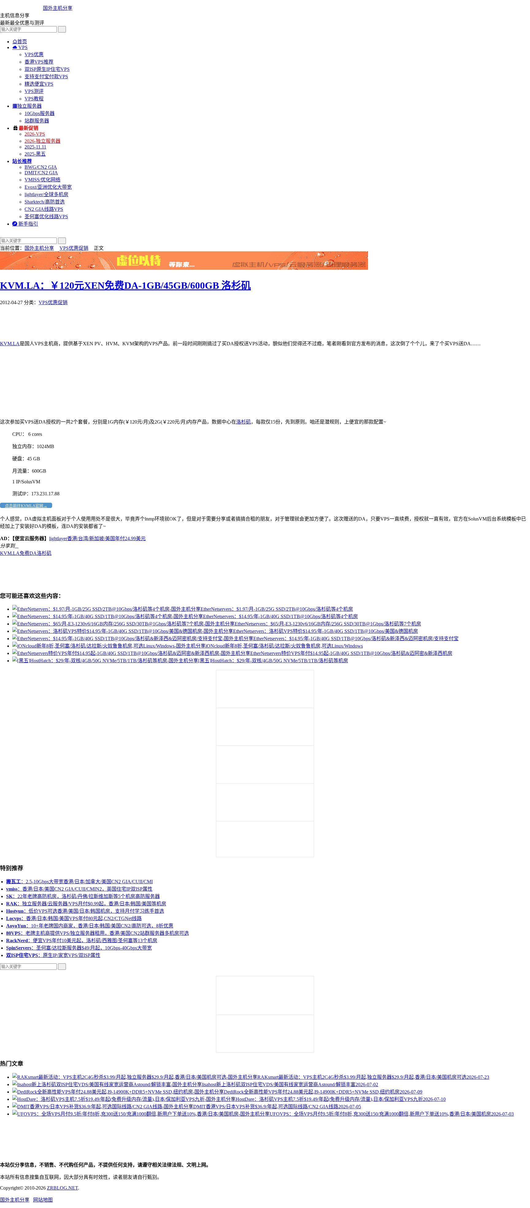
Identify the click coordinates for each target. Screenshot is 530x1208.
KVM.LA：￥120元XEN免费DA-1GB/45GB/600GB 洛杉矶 (125, 285)
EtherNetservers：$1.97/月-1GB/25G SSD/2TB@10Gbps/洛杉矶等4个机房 (277, 609)
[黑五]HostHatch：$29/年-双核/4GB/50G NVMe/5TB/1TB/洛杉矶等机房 (273, 660)
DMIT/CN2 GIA (41, 172)
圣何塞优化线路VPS (46, 216)
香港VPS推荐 (39, 61)
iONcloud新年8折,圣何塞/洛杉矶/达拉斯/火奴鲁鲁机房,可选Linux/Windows (284, 646)
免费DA (28, 553)
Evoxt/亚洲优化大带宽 (48, 187)
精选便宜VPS (39, 84)
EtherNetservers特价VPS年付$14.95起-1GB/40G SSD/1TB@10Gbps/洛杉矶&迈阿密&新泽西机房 (351, 653)
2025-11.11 (35, 146)
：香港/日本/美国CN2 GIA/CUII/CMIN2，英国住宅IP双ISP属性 (79, 889)
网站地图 (43, 1199)
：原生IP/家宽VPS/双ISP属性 (53, 955)
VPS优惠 (34, 54)
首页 (19, 41)
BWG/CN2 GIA (41, 167)
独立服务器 (27, 106)
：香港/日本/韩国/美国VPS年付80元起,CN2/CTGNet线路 (74, 918)
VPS (20, 47)
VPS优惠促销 (74, 248)
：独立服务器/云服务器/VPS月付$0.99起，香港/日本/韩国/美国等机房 (86, 903)
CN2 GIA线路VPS (44, 209)
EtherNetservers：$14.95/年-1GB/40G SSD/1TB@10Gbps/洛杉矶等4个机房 (280, 616)
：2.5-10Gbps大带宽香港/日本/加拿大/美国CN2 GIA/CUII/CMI (79, 881)
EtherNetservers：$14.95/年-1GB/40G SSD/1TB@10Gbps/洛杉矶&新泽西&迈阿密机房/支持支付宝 (356, 638)
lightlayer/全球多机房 (46, 194)
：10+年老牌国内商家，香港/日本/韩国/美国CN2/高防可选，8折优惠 (89, 925)
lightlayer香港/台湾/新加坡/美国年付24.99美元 (97, 538)
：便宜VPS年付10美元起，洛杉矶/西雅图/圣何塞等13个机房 (81, 940)
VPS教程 (34, 98)
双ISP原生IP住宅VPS (47, 69)
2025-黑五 (35, 154)
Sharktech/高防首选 (45, 201)
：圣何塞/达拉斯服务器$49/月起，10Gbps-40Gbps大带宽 (79, 948)
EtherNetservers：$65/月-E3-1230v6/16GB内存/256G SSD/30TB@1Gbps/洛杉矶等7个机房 (328, 623)
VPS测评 (34, 91)
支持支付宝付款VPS (46, 76)
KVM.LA (10, 343)
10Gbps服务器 (40, 113)
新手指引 (25, 223)
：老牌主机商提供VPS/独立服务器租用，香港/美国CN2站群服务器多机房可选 (97, 933)
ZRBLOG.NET (62, 1188)
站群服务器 (37, 120)
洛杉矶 (243, 421)
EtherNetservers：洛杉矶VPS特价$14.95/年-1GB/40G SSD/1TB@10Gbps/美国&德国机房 (325, 631)
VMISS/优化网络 (42, 179)
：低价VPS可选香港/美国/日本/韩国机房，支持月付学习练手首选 (85, 911)
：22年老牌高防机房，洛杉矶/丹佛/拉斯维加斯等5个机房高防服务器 (83, 896)
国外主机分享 (57, 8)
